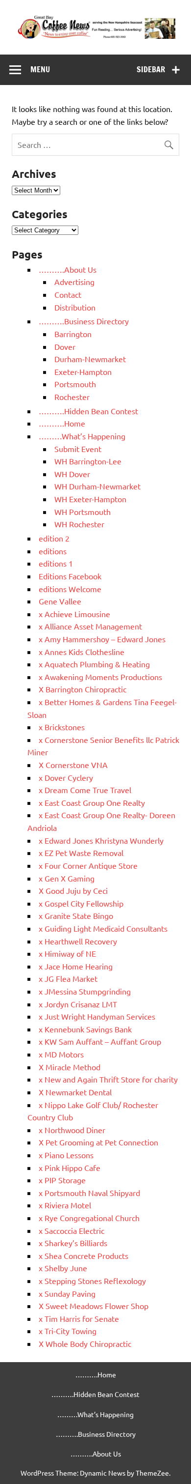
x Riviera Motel (65, 1205)
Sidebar (151, 69)
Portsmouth (75, 384)
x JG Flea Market (68, 978)
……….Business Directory (84, 321)
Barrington (73, 334)
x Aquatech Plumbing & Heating (94, 664)
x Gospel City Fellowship (81, 903)
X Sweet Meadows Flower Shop (93, 1306)
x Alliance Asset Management (90, 626)
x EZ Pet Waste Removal (81, 852)
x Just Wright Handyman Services (97, 1016)
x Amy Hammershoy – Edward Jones (102, 639)
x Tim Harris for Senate (79, 1318)
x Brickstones (62, 727)
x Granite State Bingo (76, 915)
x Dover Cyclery (66, 777)
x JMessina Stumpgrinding (85, 991)
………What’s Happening (82, 436)
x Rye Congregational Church (89, 1218)
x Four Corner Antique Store (88, 865)
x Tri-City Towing (67, 1331)
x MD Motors (61, 1054)
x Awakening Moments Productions (100, 677)
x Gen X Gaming (67, 878)
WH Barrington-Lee (87, 461)
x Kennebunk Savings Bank (85, 1029)
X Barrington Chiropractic (82, 689)
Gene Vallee (60, 601)
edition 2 (54, 538)
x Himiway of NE (67, 953)
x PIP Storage (62, 1180)
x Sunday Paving (67, 1293)
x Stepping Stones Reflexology (92, 1280)
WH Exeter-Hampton (90, 499)
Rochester (72, 396)
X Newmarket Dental (75, 1092)
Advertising (74, 281)
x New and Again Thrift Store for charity (108, 1079)
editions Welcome (70, 589)
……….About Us (67, 269)
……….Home (62, 423)
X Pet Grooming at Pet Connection (98, 1142)
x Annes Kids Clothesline (81, 651)
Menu (40, 69)
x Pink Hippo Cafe (69, 1167)
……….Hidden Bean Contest (88, 411)
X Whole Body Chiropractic (85, 1343)
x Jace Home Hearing (76, 966)
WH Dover (72, 474)
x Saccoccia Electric (71, 1230)
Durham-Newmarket (90, 359)
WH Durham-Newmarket (97, 486)
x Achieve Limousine (74, 614)
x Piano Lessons (66, 1155)
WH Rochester (79, 524)
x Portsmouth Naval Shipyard (89, 1193)
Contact (67, 294)
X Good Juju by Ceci (73, 890)
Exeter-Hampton (83, 371)
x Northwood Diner (72, 1130)
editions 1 (56, 563)
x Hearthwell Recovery (78, 941)
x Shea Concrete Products (83, 1255)
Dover (64, 346)
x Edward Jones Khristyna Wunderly (101, 840)
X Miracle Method (69, 1067)
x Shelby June (63, 1268)
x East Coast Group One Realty (92, 802)
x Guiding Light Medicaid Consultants (103, 928)
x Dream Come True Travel (85, 790)
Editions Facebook (70, 576)
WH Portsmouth (82, 511)
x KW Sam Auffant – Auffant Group (100, 1041)
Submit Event (77, 449)
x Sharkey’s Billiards (73, 1243)
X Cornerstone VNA (73, 765)
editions (53, 551)
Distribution (75, 307)
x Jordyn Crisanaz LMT (78, 1004)
